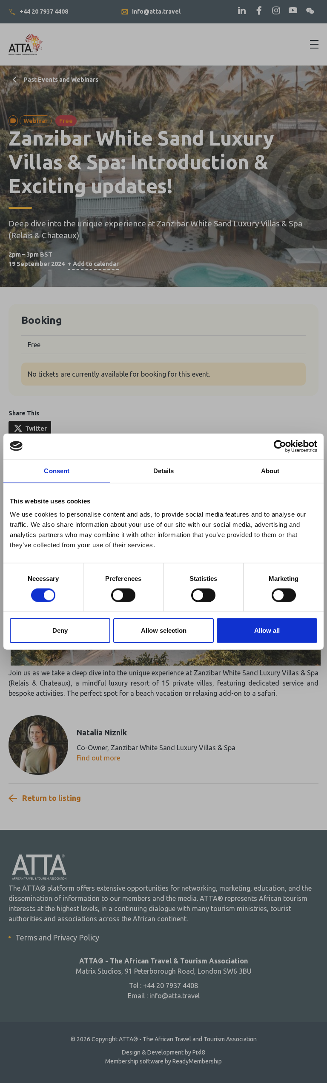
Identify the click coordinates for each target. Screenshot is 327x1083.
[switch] (123, 595)
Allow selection (163, 630)
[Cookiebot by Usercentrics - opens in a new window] (280, 446)
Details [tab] (163, 470)
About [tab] (270, 470)
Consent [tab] (56, 470)
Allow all (267, 630)
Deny (60, 630)
